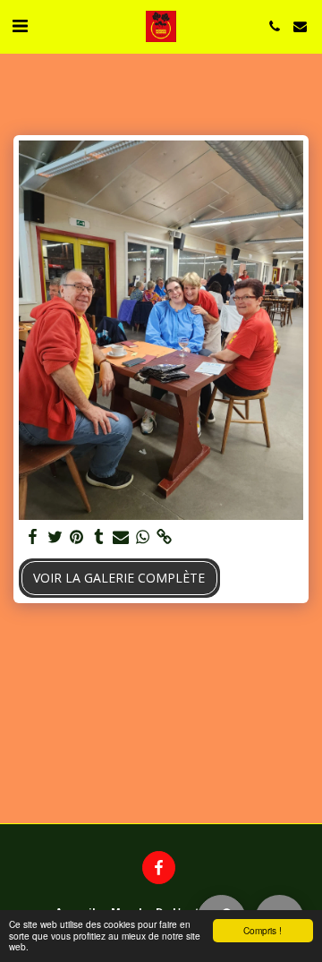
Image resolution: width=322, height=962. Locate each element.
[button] (19, 25)
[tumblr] (99, 537)
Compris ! (262, 930)
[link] (165, 537)
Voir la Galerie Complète (119, 577)
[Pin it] (77, 537)
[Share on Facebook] (33, 537)
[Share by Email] (121, 537)
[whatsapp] (143, 537)
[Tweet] (55, 537)
